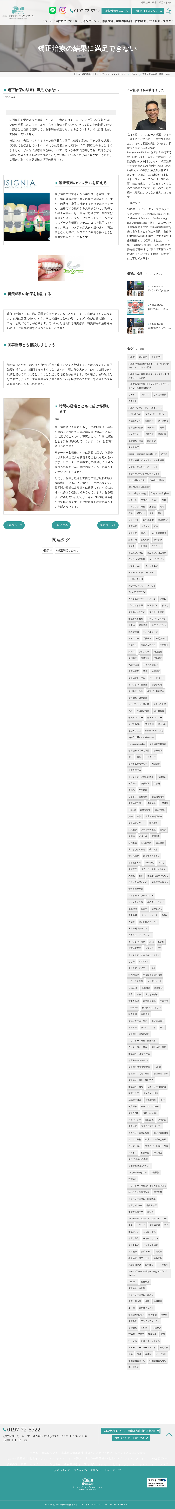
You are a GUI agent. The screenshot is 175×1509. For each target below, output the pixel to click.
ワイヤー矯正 (135, 1146)
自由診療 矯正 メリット (139, 1166)
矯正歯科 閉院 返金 (139, 1073)
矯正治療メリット (137, 823)
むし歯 (132, 961)
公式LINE (133, 988)
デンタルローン (150, 632)
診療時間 (133, 539)
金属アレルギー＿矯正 (155, 1139)
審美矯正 (145, 783)
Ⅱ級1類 (132, 810)
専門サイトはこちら (147, 10)
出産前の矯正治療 (153, 816)
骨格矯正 (158, 1152)
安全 (152, 513)
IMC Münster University (139, 487)
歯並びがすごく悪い (138, 1021)
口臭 (131, 1354)
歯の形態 (152, 1314)
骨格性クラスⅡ (146, 1308)
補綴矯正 (162, 777)
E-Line (165, 915)
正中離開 (133, 915)
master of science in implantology (143, 454)
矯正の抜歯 (159, 711)
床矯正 (152, 506)
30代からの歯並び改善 (139, 1192)
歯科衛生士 (148, 520)
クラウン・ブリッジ (156, 619)
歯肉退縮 (160, 843)
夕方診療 (158, 539)
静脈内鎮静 (134, 974)
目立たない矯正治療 (156, 553)
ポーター (133, 1027)
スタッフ (145, 394)
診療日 (163, 599)
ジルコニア (134, 1245)
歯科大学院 (134, 447)
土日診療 (143, 546)
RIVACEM (143, 961)
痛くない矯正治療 (137, 559)
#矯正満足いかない (68, 550)
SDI (153, 968)
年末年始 (164, 1001)
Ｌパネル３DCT (136, 579)
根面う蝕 (162, 724)
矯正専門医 (134, 1113)
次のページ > (108, 525)
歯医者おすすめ (136, 889)
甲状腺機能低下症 (137, 1361)
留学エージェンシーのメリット (143, 467)
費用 (145, 671)
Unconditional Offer (137, 480)
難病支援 (152, 1334)
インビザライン (156, 559)
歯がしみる (157, 909)
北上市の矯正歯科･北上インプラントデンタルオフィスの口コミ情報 (149, 365)
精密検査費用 (135, 948)
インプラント (135, 434)
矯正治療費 (134, 671)
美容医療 (133, 1106)
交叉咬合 (133, 829)
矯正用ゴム (152, 605)
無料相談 (158, 1301)
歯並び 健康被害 (155, 691)
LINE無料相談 (135, 1100)
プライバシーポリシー (155, 414)
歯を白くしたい (150, 1238)
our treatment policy (137, 744)
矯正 (162, 427)
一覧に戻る (61, 525)
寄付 (163, 1334)
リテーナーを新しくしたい (153, 869)
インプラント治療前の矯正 (141, 777)
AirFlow (144, 1328)
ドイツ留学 (163, 1265)
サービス (133, 394)
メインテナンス (136, 902)
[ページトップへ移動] (169, 1434)
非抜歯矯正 (151, 1205)
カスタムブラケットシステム (142, 599)
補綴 (139, 1354)
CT (159, 948)
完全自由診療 (135, 1265)
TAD (162, 1027)
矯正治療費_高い (136, 1314)
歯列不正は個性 (136, 691)
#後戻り (47, 550)
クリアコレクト (154, 981)
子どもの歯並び (150, 665)
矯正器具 (158, 651)
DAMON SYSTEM (137, 592)
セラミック (150, 757)
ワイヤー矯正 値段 (138, 1047)
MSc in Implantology (137, 493)
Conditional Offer (157, 480)
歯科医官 (149, 1265)
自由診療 (149, 1120)
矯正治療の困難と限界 (139, 750)
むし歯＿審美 (149, 1232)
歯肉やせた (160, 810)
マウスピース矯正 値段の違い (143, 1040)
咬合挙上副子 (158, 1021)
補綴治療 (143, 625)
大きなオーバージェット (140, 935)
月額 (151, 942)
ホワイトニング (159, 625)
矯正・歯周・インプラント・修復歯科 (146, 460)
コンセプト (157, 357)
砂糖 (139, 994)
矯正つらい (134, 1232)
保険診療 (162, 1120)
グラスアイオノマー (138, 968)
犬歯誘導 (156, 764)
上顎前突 (164, 803)
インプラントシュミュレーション (144, 955)
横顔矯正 (145, 1152)
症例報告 (155, 1172)
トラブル (145, 526)
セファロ (149, 948)
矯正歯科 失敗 (161, 1073)
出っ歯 (132, 1308)
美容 (163, 1100)
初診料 (161, 942)
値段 (131, 757)
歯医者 (132, 546)
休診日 (157, 783)
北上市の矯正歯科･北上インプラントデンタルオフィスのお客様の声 (149, 386)
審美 (131, 1225)
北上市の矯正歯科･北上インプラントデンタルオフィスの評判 (149, 376)
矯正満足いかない (137, 612)
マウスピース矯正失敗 (139, 1133)
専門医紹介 (163, 421)
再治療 (132, 922)
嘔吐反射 (153, 849)
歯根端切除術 (149, 1001)
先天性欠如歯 (160, 704)
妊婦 (131, 816)
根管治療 (162, 434)
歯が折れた (157, 684)
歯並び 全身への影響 (138, 1159)
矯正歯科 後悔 (136, 1087)
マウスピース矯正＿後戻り (141, 1295)
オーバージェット (149, 915)
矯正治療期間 (158, 796)
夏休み (132, 790)
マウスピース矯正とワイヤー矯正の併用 (147, 1185)
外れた (144, 533)
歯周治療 (164, 1347)
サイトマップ (113, 1470)
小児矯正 (164, 645)
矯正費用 (149, 724)
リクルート (134, 520)
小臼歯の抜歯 (143, 711)
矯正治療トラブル (137, 678)
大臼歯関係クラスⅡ (138, 928)
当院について (135, 421)
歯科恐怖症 (134, 856)
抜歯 (131, 513)
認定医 (150, 1212)
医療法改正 (134, 1093)
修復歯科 (151, 803)
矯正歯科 (143, 357)
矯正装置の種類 (159, 533)
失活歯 (159, 1251)
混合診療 (133, 1126)
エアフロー (134, 638)
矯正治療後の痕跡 (158, 744)
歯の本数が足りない (138, 764)
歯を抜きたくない (151, 856)
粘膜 (141, 876)
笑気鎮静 (143, 790)
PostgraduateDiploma (138, 1172)
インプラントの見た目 (139, 704)
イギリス (133, 500)
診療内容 (149, 421)
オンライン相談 (150, 1093)
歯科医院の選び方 (160, 882)
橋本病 (148, 1354)
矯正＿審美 (134, 1238)
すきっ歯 (143, 836)
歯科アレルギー (154, 717)
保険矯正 (158, 658)
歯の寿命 (158, 1258)
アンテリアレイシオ (150, 1321)
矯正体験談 (155, 1225)
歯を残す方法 (135, 862)
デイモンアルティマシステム (142, 572)
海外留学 (151, 441)
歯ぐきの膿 (134, 1001)
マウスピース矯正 (149, 500)
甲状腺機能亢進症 (157, 1361)
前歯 (139, 757)
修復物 (132, 625)
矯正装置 (133, 533)
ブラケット (157, 546)
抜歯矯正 (133, 1179)
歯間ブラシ (161, 638)
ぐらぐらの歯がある (138, 882)
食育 (131, 994)
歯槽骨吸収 (145, 810)
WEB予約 (149, 862)
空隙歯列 (156, 836)
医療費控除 (134, 632)
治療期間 (156, 671)
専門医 (164, 454)
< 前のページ (14, 525)
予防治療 (149, 434)
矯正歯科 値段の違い (139, 1034)
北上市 (132, 357)
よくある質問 (160, 394)
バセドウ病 (161, 1354)
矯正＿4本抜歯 (135, 1205)
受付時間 (145, 539)
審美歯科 (151, 427)
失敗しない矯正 (150, 1113)
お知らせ (133, 645)
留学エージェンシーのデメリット (144, 473)
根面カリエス (135, 731)
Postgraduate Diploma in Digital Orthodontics (148, 1218)
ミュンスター (135, 1120)
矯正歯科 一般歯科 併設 (139, 1054)
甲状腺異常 (134, 1367)
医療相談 (146, 988)
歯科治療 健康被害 (138, 698)
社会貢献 (133, 1341)
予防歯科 (147, 638)
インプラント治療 (137, 942)
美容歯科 (133, 783)
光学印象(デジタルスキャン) (142, 586)
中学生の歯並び (136, 1212)
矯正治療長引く (136, 803)
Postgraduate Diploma (160, 493)
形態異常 (133, 1321)
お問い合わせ (135, 414)
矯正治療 (133, 526)
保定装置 (133, 869)
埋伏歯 (164, 1314)
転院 (147, 1301)
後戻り (165, 605)
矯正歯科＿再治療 (137, 1288)
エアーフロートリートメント (142, 1347)
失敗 (164, 500)
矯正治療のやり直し (148, 922)
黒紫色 (132, 876)
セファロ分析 (135, 1139)
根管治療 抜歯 (136, 441)
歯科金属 (145, 1014)
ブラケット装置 (136, 605)
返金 (156, 526)
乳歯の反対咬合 (148, 645)
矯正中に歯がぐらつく (157, 876)
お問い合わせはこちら (116, 10)
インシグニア (151, 566)
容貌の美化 (151, 1100)
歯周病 (132, 836)
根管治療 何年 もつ (139, 1258)
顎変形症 (145, 658)
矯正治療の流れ (136, 427)
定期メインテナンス (150, 1341)
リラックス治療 (136, 981)
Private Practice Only (154, 731)
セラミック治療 (150, 1245)
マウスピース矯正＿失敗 (156, 1146)
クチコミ (141, 1225)
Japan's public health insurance (141, 737)
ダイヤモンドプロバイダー (141, 895)
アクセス (133, 401)
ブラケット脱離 (156, 612)
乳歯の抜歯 (134, 665)
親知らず (141, 513)
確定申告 (158, 1192)
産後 (139, 816)
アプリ (161, 862)
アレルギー (144, 651)
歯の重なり (154, 823)
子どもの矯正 (135, 724)
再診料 (144, 909)
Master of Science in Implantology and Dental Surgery (148, 1273)
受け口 (132, 651)
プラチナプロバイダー (151, 1126)
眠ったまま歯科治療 (152, 974)
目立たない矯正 (136, 553)
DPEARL (133, 1281)
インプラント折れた (138, 684)
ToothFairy (133, 1007)
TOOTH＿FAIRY (136, 1334)
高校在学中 (146, 1251)
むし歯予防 (146, 843)
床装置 (158, 1067)
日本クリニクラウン (151, 1007)
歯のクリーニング (155, 902)
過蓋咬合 (158, 988)
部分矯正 (158, 750)
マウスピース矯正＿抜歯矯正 (142, 1199)
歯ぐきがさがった (137, 849)
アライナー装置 (148, 829)
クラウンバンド (148, 1027)
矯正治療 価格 (159, 1047)
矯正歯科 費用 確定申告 (141, 1080)
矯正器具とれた (136, 619)
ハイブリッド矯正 (137, 506)
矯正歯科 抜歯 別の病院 (139, 1067)
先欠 (131, 711)
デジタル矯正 (135, 566)
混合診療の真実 (161, 1133)
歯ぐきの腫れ (151, 994)
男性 (166, 1225)
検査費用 (133, 909)
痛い (160, 513)
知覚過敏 (133, 843)
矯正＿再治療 (135, 1301)
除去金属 (133, 1014)
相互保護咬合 (135, 770)
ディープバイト (156, 678)
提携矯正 (145, 1281)
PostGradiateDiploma (150, 1106)
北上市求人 (163, 520)
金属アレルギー (136, 717)
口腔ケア (157, 1328)
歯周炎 (163, 829)
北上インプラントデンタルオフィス (145, 408)
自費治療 (133, 1328)
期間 (162, 506)
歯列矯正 (133, 658)
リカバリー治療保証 (156, 1087)
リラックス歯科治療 (138, 796)
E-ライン (133, 1152)
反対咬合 (133, 1251)
